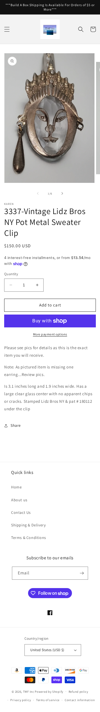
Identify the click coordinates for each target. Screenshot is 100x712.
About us (19, 499)
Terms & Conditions (28, 537)
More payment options (50, 334)
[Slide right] (62, 193)
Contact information (80, 700)
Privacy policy (20, 700)
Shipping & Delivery (28, 525)
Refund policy (78, 692)
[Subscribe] (82, 573)
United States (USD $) (47, 650)
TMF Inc (29, 691)
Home (16, 487)
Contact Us (21, 512)
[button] (7, 29)
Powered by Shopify (49, 691)
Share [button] (16, 425)
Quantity (11, 274)
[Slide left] (38, 193)
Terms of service (47, 700)
